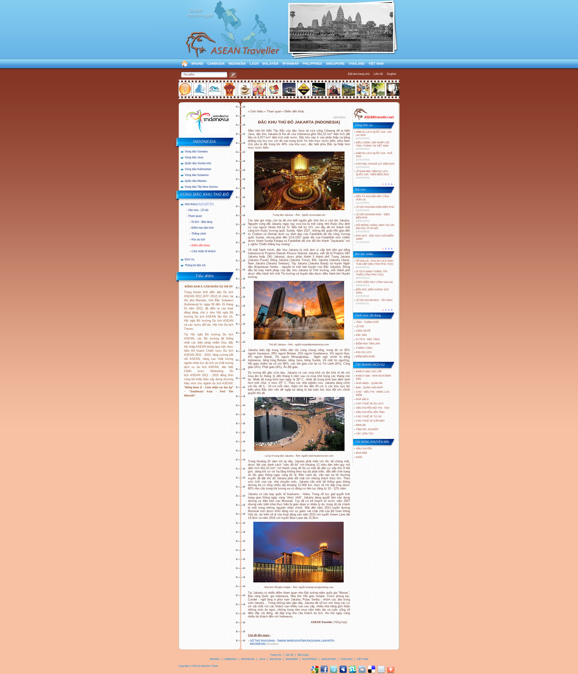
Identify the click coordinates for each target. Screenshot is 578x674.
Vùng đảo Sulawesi (197, 175)
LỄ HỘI (360, 326)
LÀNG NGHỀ (363, 330)
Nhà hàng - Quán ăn (369, 383)
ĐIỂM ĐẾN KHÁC (365, 356)
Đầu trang (303, 654)
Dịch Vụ (189, 259)
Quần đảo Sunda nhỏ (198, 163)
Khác (359, 457)
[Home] (373, 119)
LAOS (254, 63)
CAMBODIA (216, 63)
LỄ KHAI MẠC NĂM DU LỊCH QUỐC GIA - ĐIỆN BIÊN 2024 (372, 174)
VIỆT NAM (376, 63)
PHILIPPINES (312, 63)
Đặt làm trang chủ (359, 74)
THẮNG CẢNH (364, 347)
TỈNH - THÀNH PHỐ (367, 322)
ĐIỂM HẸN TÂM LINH (368, 343)
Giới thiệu (191, 204)
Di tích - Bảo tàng (201, 221)
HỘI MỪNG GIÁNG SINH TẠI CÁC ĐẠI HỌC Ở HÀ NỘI (375, 228)
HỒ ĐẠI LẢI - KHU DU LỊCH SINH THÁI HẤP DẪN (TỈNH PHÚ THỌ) (374, 263)
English (391, 74)
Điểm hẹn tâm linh (202, 227)
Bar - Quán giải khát (369, 387)
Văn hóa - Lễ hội (198, 210)
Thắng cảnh (198, 233)
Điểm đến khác (200, 245)
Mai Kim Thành (210, 666)
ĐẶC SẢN (361, 335)
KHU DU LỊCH (364, 352)
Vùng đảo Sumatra (196, 151)
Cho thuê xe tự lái (368, 416)
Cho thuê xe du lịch (369, 403)
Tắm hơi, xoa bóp (367, 429)
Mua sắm (361, 452)
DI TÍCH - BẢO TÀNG (368, 339)
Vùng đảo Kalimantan (198, 169)
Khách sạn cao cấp (369, 371)
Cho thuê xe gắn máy (370, 420)
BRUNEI (197, 63)
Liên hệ (378, 74)
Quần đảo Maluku (196, 181)
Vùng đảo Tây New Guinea (201, 186)
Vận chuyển (364, 448)
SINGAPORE (335, 63)
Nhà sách (362, 399)
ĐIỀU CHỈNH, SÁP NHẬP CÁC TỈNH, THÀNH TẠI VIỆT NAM (373, 145)
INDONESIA (237, 63)
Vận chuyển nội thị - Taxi (372, 407)
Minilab (361, 425)
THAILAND (356, 63)
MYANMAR (290, 63)
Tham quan (195, 216)
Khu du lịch (198, 239)
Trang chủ (275, 654)
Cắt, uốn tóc (365, 433)
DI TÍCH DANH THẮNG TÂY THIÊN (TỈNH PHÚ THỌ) (371, 274)
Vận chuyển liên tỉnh (370, 412)
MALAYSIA (270, 63)
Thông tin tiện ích (195, 265)
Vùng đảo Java (194, 157)
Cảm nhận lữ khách (203, 251)
